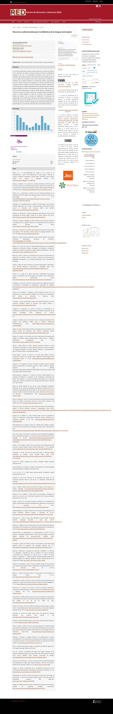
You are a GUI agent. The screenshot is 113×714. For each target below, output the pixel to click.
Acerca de (26, 22)
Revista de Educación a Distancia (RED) (43, 12)
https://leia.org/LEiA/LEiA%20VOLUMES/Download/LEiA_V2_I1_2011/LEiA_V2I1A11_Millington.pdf (37, 521)
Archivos (19, 22)
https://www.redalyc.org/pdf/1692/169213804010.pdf (31, 529)
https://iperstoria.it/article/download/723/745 (24, 305)
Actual (13, 22)
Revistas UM (88, 1)
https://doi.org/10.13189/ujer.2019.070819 (23, 681)
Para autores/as (85, 42)
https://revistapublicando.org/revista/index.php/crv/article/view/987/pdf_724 (32, 449)
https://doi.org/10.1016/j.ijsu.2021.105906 (34, 560)
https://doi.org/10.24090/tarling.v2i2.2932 (28, 233)
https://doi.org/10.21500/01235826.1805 (28, 622)
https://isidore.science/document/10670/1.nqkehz (25, 226)
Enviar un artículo (87, 29)
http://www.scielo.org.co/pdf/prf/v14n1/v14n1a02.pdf (26, 342)
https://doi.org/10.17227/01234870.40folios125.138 (26, 569)
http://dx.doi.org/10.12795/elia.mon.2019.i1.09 (25, 252)
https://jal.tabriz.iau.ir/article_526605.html (37, 610)
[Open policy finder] (68, 175)
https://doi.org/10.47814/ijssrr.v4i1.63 (32, 403)
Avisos (64, 22)
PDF (75, 35)
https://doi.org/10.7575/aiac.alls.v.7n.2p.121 (31, 643)
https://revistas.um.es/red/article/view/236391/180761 (27, 672)
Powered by (87, 154)
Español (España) (86, 215)
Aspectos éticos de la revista (40, 22)
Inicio (14, 27)
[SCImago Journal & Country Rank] (91, 151)
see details (18, 151)
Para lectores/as (85, 39)
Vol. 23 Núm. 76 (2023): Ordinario (30, 27)
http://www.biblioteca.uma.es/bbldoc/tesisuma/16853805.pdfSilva (30, 657)
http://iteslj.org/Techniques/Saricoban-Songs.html (26, 617)
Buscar (99, 22)
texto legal (61, 122)
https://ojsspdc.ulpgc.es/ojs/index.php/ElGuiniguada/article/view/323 (31, 507)
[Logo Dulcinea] (69, 185)
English (84, 217)
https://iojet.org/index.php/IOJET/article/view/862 (25, 210)
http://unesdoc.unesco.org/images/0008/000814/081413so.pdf (29, 688)
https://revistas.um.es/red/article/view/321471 (25, 298)
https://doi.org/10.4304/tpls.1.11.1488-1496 (24, 180)
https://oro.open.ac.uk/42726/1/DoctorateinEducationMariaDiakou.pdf (31, 333)
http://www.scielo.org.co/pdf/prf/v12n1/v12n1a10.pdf (26, 577)
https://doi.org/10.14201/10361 (42, 664)
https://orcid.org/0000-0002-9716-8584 (23, 45)
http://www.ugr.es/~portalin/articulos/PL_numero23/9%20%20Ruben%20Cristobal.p (34, 314)
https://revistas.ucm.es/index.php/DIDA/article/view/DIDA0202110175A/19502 (33, 514)
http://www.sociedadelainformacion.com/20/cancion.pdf (37, 189)
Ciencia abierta (55, 22)
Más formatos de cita (64, 58)
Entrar (101, 1)
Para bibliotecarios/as (87, 44)
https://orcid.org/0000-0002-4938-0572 (23, 51)
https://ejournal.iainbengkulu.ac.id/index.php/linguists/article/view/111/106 (32, 547)
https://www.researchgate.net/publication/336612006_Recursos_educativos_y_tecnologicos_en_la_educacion (40, 430)
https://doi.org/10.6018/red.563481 (24, 57)
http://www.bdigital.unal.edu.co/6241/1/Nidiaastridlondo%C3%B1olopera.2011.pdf (34, 483)
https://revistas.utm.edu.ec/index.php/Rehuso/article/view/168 (29, 217)
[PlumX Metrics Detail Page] (18, 141)
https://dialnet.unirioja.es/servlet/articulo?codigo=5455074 (32, 584)
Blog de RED (15, 701)
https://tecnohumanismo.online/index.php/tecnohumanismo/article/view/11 (32, 279)
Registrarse (95, 1)
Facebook (21, 701)
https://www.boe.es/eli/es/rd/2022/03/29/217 (24, 602)
